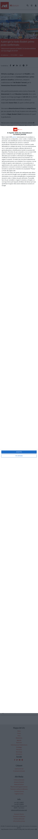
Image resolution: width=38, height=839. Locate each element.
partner (14, 137)
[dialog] (19, 419)
